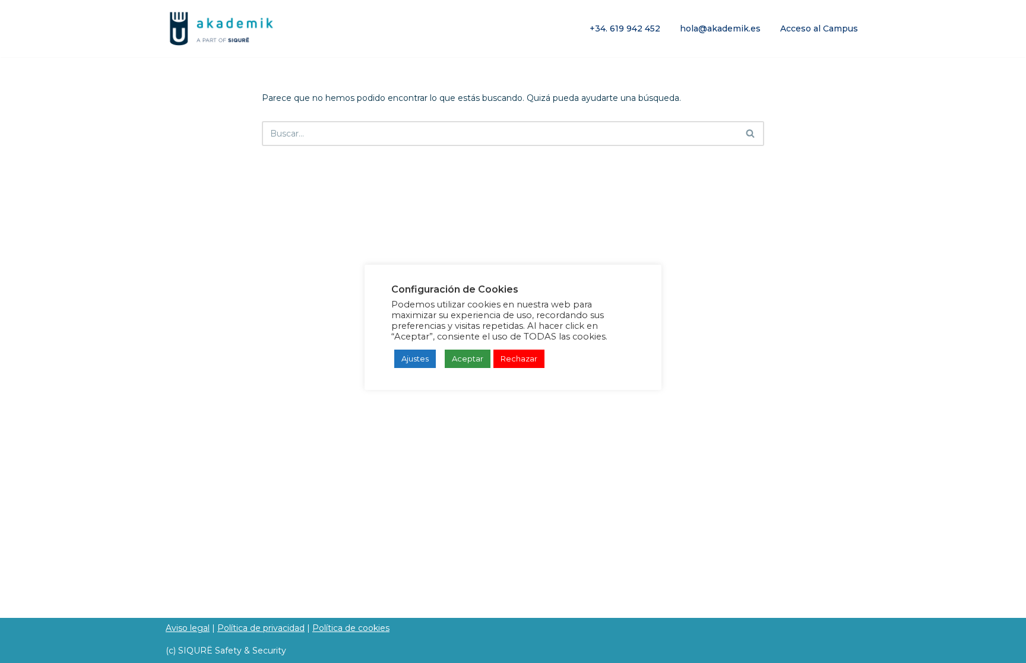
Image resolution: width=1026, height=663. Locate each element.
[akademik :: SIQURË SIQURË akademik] (222, 28)
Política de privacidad (261, 628)
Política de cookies (351, 628)
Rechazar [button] (519, 358)
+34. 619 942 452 (625, 28)
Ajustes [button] (415, 358)
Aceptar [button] (467, 358)
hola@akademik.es (720, 28)
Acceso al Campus (819, 28)
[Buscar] (750, 133)
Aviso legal (188, 628)
